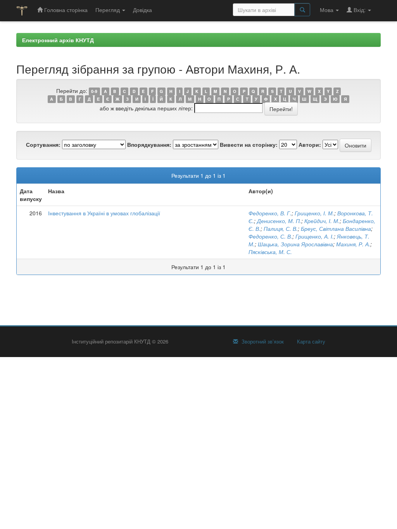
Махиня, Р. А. (353, 244)
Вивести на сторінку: (249, 144)
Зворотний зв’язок (262, 341)
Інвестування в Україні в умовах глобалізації (104, 213)
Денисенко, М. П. (279, 221)
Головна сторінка (65, 10)
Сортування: (43, 144)
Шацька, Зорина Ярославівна (295, 244)
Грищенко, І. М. (314, 213)
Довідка (142, 10)
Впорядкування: (149, 144)
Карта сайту (310, 341)
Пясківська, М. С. (270, 252)
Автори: (310, 144)
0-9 (94, 91)
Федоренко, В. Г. (270, 213)
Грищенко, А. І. (314, 236)
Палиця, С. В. (281, 228)
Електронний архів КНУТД (58, 40)
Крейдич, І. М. (322, 221)
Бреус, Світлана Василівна (336, 228)
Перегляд (108, 10)
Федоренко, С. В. (270, 236)
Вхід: (359, 10)
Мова (327, 10)
